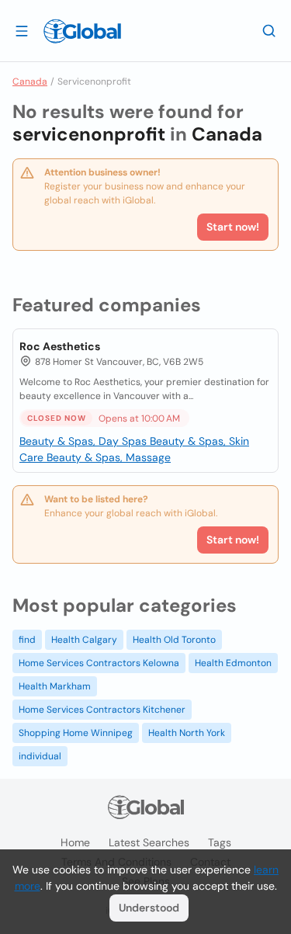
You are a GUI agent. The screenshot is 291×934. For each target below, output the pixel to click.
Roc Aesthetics (59, 346)
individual (40, 756)
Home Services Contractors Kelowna (99, 663)
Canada (29, 81)
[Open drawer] (21, 30)
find (27, 640)
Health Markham (55, 686)
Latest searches (149, 842)
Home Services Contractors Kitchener (102, 709)
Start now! (232, 540)
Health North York (186, 733)
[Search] (269, 30)
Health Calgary (84, 640)
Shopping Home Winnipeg (76, 733)
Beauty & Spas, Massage (109, 457)
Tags (219, 842)
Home (75, 842)
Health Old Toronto (174, 640)
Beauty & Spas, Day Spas (84, 441)
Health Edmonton (233, 663)
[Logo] (82, 31)
